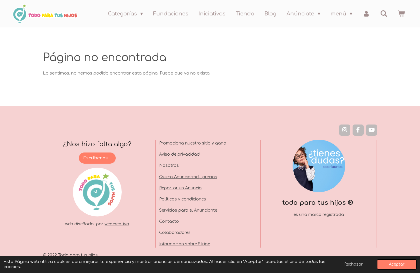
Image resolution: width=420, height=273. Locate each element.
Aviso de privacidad (179, 154)
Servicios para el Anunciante (188, 210)
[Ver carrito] (401, 13)
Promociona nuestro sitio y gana (192, 143)
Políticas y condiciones (182, 199)
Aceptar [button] (397, 264)
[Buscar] (384, 13)
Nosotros (169, 165)
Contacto (169, 221)
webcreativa (117, 224)
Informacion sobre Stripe (184, 244)
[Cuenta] (366, 13)
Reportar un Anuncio (180, 188)
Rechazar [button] (354, 264)
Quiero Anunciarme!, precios (188, 177)
